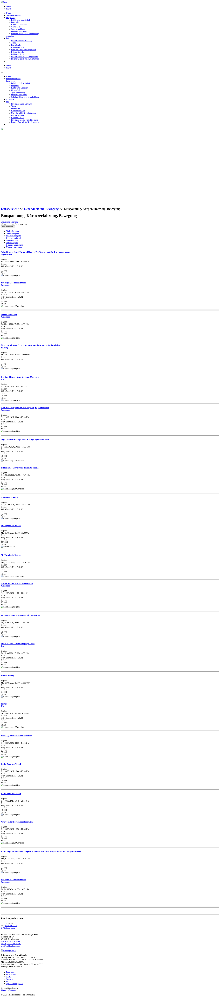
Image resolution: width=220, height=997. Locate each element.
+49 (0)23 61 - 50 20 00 (10, 941)
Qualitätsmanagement (14, 984)
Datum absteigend (13, 238)
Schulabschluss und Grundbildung (25, 34)
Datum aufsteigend (13, 236)
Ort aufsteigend (12, 240)
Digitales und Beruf (19, 31)
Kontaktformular (18, 47)
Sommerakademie (13, 15)
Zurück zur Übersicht (9, 222)
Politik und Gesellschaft (20, 20)
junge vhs (15, 22)
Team (13, 43)
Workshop (9, 315)
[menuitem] (112, 6)
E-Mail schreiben (8, 928)
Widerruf (9, 979)
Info (7, 38)
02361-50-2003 (11, 926)
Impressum (10, 972)
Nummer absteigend (14, 247)
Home (8, 13)
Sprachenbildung (18, 29)
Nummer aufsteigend (14, 245)
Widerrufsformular (8, 990)
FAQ (8, 981)
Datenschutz (11, 974)
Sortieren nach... (8, 227)
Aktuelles (10, 36)
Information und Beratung (21, 40)
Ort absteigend (12, 242)
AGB (8, 977)
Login (8, 9)
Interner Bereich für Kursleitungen (25, 59)
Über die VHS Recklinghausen (23, 50)
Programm (10, 18)
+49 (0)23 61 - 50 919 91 (11, 944)
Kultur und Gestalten (19, 24)
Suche (8, 6)
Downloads (15, 45)
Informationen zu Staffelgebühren (24, 56)
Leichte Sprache (17, 52)
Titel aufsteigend (12, 231)
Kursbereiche (10, 208)
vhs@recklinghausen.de (10, 946)
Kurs (4, 705)
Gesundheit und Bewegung (41, 208)
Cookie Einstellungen (9, 988)
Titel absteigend (12, 233)
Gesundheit (15, 27)
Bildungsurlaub (17, 54)
